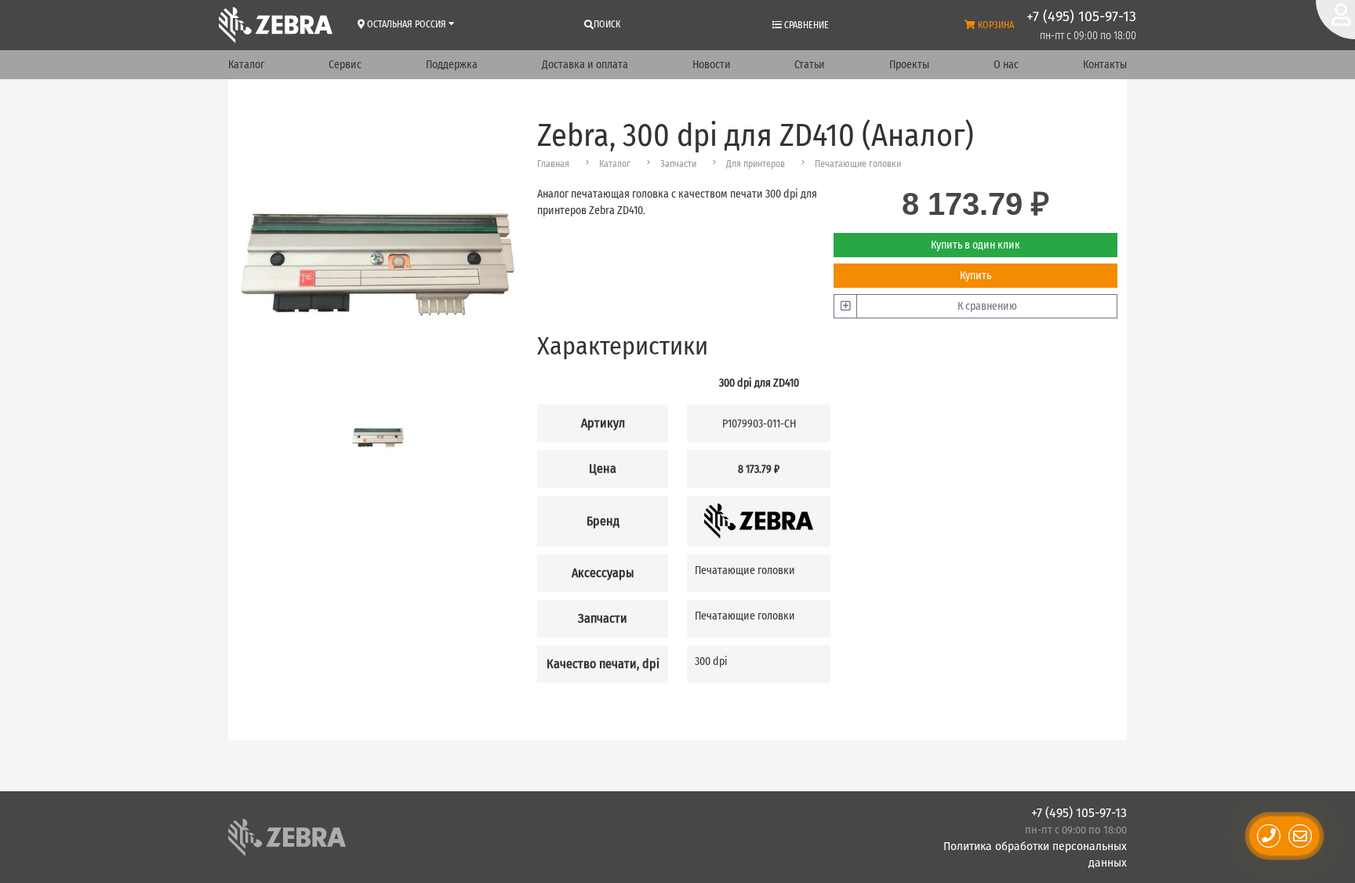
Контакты (1105, 64)
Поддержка (452, 64)
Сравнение (805, 25)
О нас (1006, 64)
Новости (711, 64)
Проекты (909, 64)
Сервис (345, 64)
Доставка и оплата (585, 64)
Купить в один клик (975, 245)
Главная (553, 163)
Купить (975, 275)
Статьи (809, 64)
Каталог (246, 64)
